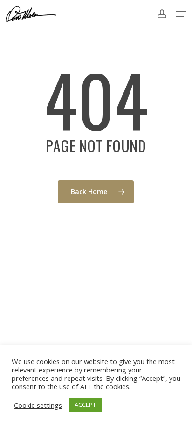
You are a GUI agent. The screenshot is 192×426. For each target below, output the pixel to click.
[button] (181, 14)
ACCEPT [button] (85, 404)
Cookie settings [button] (38, 405)
